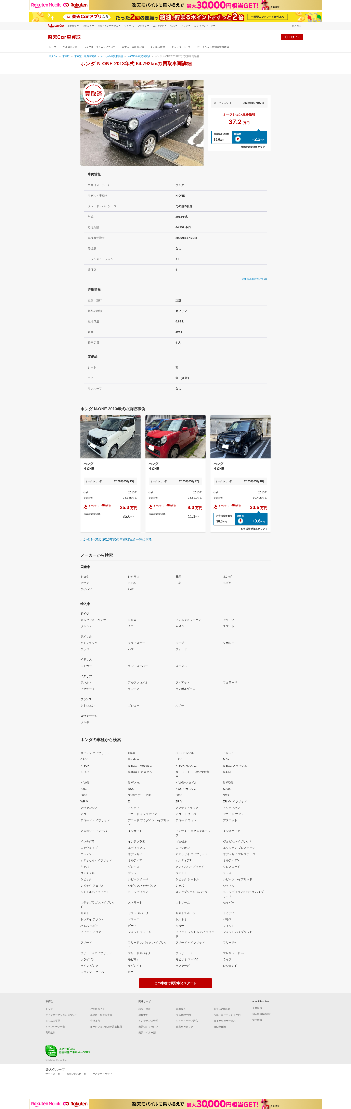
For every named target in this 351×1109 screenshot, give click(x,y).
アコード (86, 814)
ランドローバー (138, 665)
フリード (86, 942)
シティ (227, 873)
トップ (52, 47)
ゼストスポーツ (185, 913)
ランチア (133, 688)
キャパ (84, 866)
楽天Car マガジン (148, 1026)
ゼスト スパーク (138, 913)
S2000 (227, 788)
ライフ (227, 959)
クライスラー (136, 642)
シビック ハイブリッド (237, 879)
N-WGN (228, 782)
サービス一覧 (53, 1073)
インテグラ (87, 841)
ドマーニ (133, 919)
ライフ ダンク (89, 965)
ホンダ (227, 576)
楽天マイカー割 (147, 1032)
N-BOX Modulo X (140, 765)
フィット (228, 925)
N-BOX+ (85, 772)
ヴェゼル (181, 841)
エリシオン (183, 847)
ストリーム (183, 902)
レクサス (133, 576)
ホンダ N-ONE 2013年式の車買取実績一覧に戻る (116, 539)
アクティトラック (187, 807)
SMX (226, 795)
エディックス (136, 847)
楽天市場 (296, 25)
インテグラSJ (136, 841)
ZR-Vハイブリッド (235, 801)
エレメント (87, 854)
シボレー (228, 642)
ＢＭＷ (132, 619)
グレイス (133, 866)
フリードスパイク (139, 953)
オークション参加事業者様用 (213, 47)
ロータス (181, 665)
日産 (178, 576)
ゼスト (84, 913)
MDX (226, 759)
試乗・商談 (145, 1009)
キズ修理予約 (183, 1014)
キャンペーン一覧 (181, 47)
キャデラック (89, 642)
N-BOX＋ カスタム (140, 772)
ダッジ (84, 649)
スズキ (227, 582)
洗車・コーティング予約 (227, 1014)
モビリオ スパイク (187, 959)
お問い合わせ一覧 (76, 1073)
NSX (131, 788)
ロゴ (131, 972)
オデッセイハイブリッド (96, 860)
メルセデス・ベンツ (93, 619)
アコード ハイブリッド (95, 820)
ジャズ (180, 885)
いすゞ (132, 589)
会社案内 (95, 1020)
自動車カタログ (184, 1026)
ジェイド (181, 873)
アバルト (86, 682)
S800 (179, 795)
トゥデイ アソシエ (92, 919)
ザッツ (132, 873)
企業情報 (257, 1008)
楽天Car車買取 (222, 1009)
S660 (83, 795)
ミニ (131, 626)
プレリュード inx (234, 953)
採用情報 (257, 1020)
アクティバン (231, 807)
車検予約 (143, 1014)
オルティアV (231, 860)
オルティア (135, 860)
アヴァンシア (89, 807)
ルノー (180, 705)
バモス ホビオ (89, 925)
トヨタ (84, 576)
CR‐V (83, 759)
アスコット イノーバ (93, 831)
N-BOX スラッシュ (235, 765)
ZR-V (179, 801)
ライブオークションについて (99, 47)
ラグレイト (135, 965)
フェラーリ (230, 682)
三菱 (178, 582)
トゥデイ (228, 913)
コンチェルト (89, 873)
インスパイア (231, 831)
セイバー (228, 902)
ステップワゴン (138, 892)
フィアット (183, 682)
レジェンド (230, 965)
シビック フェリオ (92, 885)
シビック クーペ (138, 879)
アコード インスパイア (142, 814)
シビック (86, 879)
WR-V (84, 801)
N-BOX (84, 765)
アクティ (133, 807)
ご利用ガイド (70, 47)
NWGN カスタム (186, 788)
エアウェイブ (89, 847)
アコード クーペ (186, 814)
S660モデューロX (139, 795)
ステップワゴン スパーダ (192, 892)
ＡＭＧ (180, 626)
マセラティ (87, 688)
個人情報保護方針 (262, 1014)
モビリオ (133, 959)
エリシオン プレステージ (239, 847)
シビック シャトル (187, 879)
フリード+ (229, 942)
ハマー (132, 649)
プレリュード (184, 953)
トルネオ (181, 919)
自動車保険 (220, 1026)
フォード (181, 649)
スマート (228, 626)
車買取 (66, 56)
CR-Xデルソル (185, 753)
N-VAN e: (134, 782)
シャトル (228, 885)
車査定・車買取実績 (133, 47)
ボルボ (84, 722)
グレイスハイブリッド (190, 866)
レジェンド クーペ (92, 972)
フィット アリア (90, 932)
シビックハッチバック (142, 885)
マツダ (84, 582)
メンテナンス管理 (148, 1020)
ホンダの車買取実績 (112, 56)
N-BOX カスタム (186, 765)
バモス (227, 919)
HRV (178, 759)
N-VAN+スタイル (186, 782)
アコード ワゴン (186, 820)
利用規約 (50, 1032)
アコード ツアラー (235, 814)
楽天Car (53, 56)
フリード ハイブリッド (190, 942)
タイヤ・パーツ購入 (187, 1020)
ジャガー (86, 665)
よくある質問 (157, 47)
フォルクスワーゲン (188, 619)
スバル (132, 582)
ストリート (135, 902)
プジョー (133, 705)
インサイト (135, 831)
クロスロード (231, 866)
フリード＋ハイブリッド (96, 953)
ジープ (180, 642)
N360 (83, 788)
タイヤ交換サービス (225, 1020)
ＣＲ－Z (228, 753)
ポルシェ (86, 626)
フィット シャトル (140, 932)
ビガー (180, 925)
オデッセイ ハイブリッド (192, 854)
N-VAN (84, 782)
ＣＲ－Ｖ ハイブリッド (95, 753)
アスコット (230, 820)
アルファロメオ (138, 682)
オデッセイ (135, 854)
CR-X (131, 753)
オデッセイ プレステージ (239, 854)
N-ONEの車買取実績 (139, 56)
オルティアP (184, 860)
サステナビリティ (102, 1073)
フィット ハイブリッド (237, 932)
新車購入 (181, 1009)
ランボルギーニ (185, 688)
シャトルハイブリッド (94, 892)
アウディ (228, 619)
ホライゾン (87, 959)
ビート (132, 925)
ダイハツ (86, 589)
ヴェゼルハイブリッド (237, 841)
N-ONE (227, 772)
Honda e (133, 759)
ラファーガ (183, 965)
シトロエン (87, 705)
